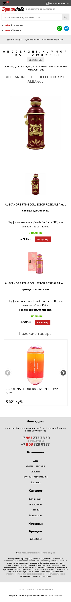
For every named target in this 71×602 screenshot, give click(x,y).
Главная (8, 66)
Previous (8, 372)
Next (63, 372)
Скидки (36, 539)
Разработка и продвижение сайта (26, 595)
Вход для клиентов (59, 3)
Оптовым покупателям (35, 476)
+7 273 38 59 (12, 25)
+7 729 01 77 (12, 30)
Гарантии (35, 471)
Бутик (13, 9)
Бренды (59, 39)
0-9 (56, 55)
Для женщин (15, 39)
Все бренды (36, 59)
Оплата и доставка (35, 465)
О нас (35, 460)
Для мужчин (32, 39)
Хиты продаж (35, 515)
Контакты (36, 482)
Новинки (47, 39)
